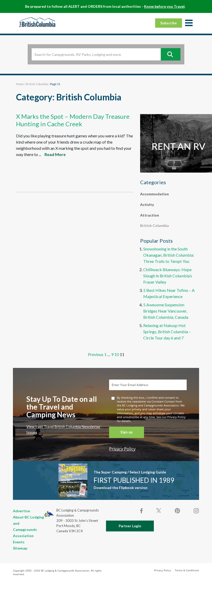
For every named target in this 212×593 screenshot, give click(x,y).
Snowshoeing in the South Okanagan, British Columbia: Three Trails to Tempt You (168, 255)
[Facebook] (141, 511)
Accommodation (154, 194)
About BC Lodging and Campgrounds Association (28, 526)
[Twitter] (159, 510)
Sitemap (20, 548)
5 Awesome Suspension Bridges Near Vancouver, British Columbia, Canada (165, 311)
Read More (55, 154)
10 (116, 354)
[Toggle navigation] (188, 23)
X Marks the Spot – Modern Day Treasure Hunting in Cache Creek (73, 120)
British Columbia (37, 84)
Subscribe (168, 23)
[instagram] (196, 511)
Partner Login (130, 526)
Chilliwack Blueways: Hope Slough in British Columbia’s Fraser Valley (167, 275)
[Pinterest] (177, 511)
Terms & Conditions (187, 570)
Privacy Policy (122, 449)
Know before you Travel (164, 6)
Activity (147, 204)
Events (19, 542)
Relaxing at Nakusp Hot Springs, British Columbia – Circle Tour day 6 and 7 (167, 331)
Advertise (21, 511)
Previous (95, 354)
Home (20, 84)
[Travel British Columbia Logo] (37, 22)
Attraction (149, 215)
